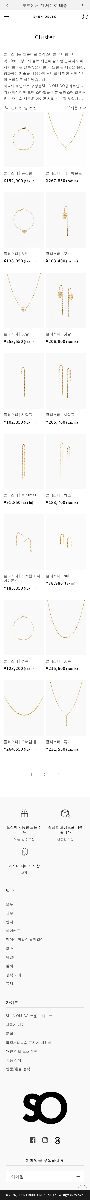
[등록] (78, 1176)
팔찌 (9, 965)
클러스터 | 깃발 (16, 253)
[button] (8, 5)
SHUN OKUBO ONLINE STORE (38, 1195)
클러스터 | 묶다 (58, 741)
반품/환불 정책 (18, 1068)
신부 (9, 912)
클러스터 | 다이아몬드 (64, 172)
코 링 (10, 948)
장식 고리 (14, 974)
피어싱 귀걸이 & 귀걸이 (25, 939)
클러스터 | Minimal (20, 495)
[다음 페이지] (58, 774)
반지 (9, 921)
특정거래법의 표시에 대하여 (29, 1042)
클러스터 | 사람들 (18, 414)
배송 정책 (14, 1059)
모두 (9, 903)
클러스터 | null (58, 575)
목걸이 (11, 956)
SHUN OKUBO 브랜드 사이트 (29, 1015)
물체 (9, 983)
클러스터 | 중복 (16, 661)
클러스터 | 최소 (58, 495)
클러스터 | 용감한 (18, 172)
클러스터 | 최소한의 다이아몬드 (22, 578)
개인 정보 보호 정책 (22, 1051)
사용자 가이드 (17, 1024)
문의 (9, 1033)
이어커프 (13, 930)
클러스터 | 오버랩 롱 (20, 741)
